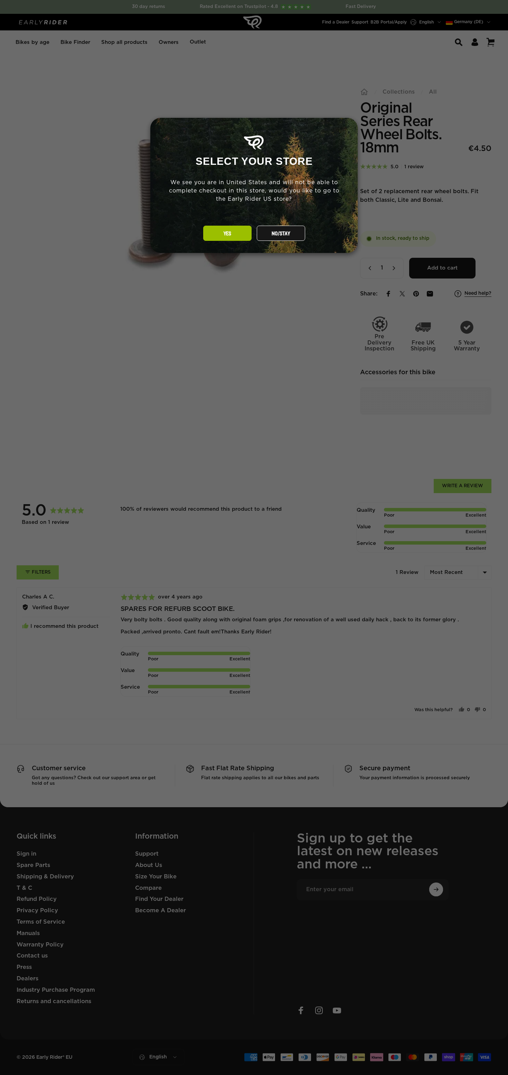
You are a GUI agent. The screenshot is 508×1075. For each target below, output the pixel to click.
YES (227, 233)
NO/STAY (281, 233)
